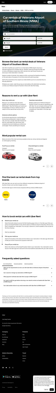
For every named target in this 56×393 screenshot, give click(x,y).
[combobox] (29, 34)
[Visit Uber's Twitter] (12, 367)
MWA (22, 10)
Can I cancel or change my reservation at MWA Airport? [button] (18, 272)
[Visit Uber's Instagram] (9, 367)
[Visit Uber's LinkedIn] (3, 367)
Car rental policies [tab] (7, 263)
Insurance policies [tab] (18, 263)
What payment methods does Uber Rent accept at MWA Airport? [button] (20, 276)
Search (6, 47)
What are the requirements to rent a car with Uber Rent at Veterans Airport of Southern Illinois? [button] (26, 268)
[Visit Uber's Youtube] (6, 367)
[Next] (52, 166)
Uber (3, 2)
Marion (17, 10)
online (32, 111)
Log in (45, 2)
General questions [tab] (28, 263)
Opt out (46, 389)
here (48, 385)
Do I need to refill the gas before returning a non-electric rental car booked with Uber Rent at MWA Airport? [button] (27, 281)
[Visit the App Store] (16, 376)
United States (5, 10)
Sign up (50, 2)
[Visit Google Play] (6, 376)
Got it (51, 389)
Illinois (12, 10)
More (4, 28)
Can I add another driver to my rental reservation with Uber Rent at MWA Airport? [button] (24, 285)
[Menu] (54, 2)
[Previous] (47, 166)
